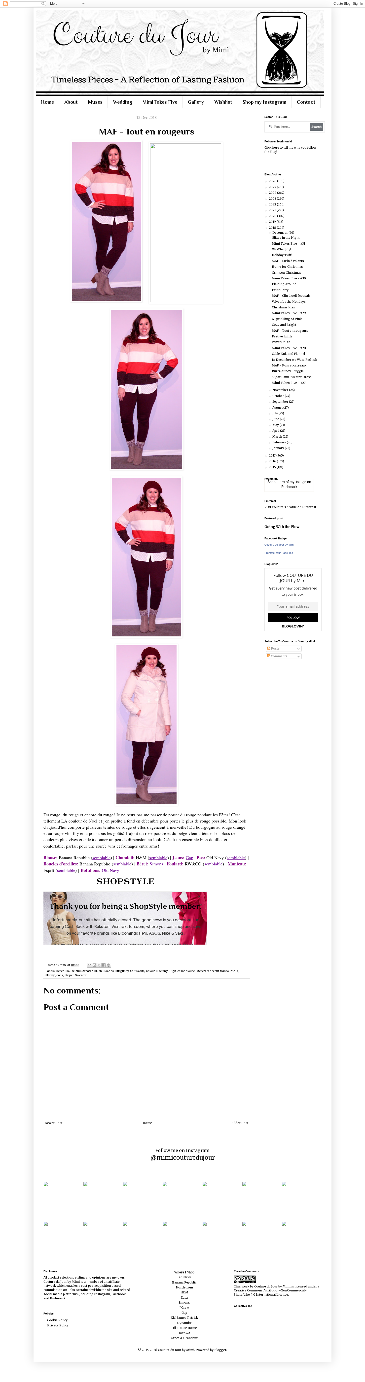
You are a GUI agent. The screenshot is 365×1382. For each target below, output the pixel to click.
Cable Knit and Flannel (288, 354)
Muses (95, 102)
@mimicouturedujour (182, 1157)
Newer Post (53, 1123)
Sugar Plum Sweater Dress (292, 377)
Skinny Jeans (54, 975)
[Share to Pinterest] (108, 965)
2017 (272, 455)
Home (47, 102)
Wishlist (223, 102)
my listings (298, 481)
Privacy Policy (58, 1325)
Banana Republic (184, 1282)
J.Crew (184, 1307)
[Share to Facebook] (103, 965)
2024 (273, 193)
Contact (306, 102)
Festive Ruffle (282, 336)
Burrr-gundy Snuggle (288, 371)
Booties (108, 971)
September (280, 401)
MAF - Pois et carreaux (289, 365)
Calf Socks (137, 971)
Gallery (196, 102)
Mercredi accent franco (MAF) (217, 971)
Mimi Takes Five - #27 (289, 383)
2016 (273, 461)
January (278, 448)
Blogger (220, 1350)
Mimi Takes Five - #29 (289, 313)
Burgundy (122, 971)
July (275, 413)
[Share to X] (99, 965)
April (276, 430)
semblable (122, 864)
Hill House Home (184, 1328)
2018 (273, 228)
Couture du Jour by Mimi (279, 544)
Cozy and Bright (284, 325)
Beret (60, 971)
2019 (273, 222)
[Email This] (89, 965)
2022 (273, 204)
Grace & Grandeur (184, 1338)
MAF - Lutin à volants (288, 261)
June (276, 419)
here (275, 147)
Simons (156, 864)
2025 (273, 187)
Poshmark (289, 486)
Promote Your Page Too (278, 552)
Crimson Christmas (286, 272)
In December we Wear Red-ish (294, 360)
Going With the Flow (281, 527)
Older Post (240, 1123)
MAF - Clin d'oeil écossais (291, 295)
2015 (273, 467)
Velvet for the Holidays (289, 301)
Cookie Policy (57, 1320)
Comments (278, 656)
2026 (273, 181)
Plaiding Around (284, 284)
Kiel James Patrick (184, 1317)
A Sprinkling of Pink (287, 319)
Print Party (280, 290)
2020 (273, 216)
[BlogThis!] (94, 965)
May (276, 425)
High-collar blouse (182, 971)
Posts (275, 648)
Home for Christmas (287, 266)
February (279, 442)
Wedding (122, 102)
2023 (273, 198)
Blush (98, 971)
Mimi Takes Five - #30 (289, 278)
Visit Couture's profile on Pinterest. (290, 507)
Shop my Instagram (264, 102)
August (277, 407)
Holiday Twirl (282, 255)
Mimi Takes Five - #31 (288, 243)
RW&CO (184, 1333)
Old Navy (110, 870)
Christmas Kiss (283, 307)
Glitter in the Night (285, 237)
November (280, 390)
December (280, 232)
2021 (273, 210)
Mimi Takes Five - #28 (289, 348)
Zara (184, 1297)
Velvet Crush (281, 342)
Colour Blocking (157, 971)
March (277, 436)
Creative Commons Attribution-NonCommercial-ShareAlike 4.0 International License (270, 1292)
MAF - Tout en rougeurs (290, 330)
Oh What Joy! (281, 249)
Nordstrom (184, 1287)
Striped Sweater (76, 975)
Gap (184, 1313)
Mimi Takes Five (160, 102)
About (71, 102)
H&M (184, 1292)
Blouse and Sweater (79, 971)
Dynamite (184, 1323)
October (278, 396)
